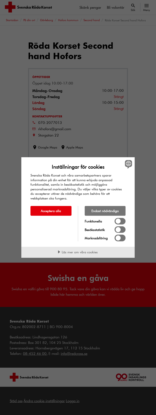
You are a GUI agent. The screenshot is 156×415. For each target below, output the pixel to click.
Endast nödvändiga (105, 211)
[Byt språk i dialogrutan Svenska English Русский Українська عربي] (128, 164)
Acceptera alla (51, 211)
